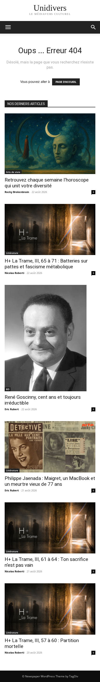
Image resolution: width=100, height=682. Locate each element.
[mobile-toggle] (7, 27)
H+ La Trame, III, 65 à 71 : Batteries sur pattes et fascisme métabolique (46, 263)
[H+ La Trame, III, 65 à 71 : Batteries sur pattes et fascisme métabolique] (50, 229)
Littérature (12, 253)
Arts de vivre (13, 172)
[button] (93, 27)
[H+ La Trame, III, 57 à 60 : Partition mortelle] (50, 608)
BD (7, 389)
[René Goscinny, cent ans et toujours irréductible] (50, 338)
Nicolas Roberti (14, 273)
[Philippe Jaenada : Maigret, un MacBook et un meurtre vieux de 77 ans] (50, 446)
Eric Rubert (12, 409)
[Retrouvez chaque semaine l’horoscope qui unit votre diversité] (50, 143)
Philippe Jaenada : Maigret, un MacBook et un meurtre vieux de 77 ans (50, 481)
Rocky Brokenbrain (17, 192)
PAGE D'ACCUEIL (66, 82)
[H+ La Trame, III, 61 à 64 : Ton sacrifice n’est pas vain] (50, 527)
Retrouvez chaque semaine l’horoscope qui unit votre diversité (47, 183)
